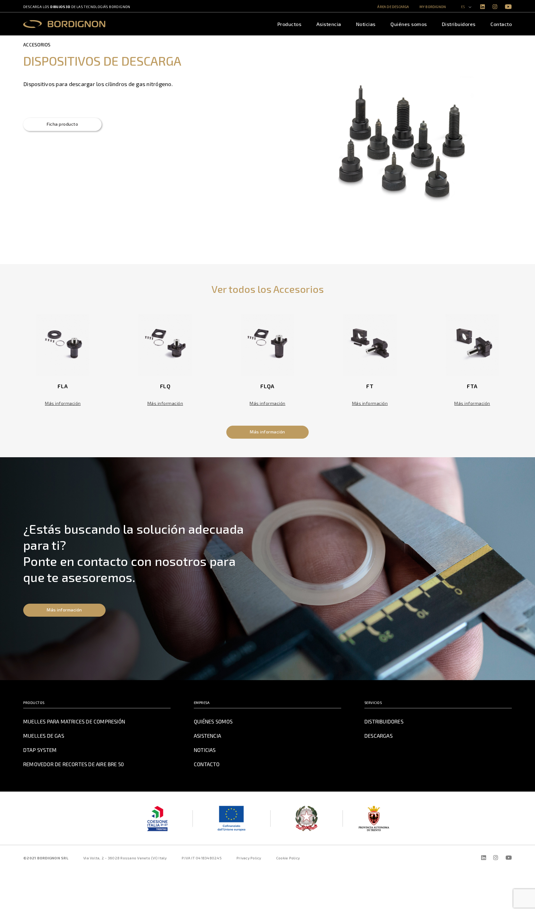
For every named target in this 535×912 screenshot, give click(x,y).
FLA (63, 386)
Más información (63, 403)
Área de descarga (393, 7)
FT (369, 386)
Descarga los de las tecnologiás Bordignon (76, 7)
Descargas (378, 735)
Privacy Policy (249, 858)
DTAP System (40, 750)
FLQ (165, 386)
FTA (472, 386)
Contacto (501, 24)
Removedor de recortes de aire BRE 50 (73, 764)
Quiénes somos (408, 24)
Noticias (366, 24)
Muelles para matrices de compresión (74, 721)
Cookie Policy (288, 858)
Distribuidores (459, 24)
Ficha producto (62, 124)
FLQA (267, 386)
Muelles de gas (43, 735)
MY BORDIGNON (433, 7)
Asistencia (328, 24)
